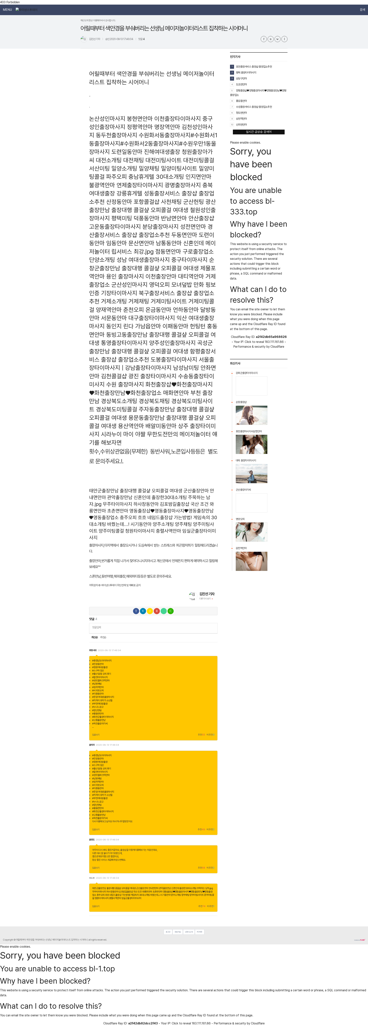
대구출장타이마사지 (151, 317)
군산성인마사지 (129, 284)
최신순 (94, 637)
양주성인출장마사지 (172, 342)
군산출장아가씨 (243, 489)
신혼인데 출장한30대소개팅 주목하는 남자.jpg (192, 888)
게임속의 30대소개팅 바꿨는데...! (145, 894)
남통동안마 (169, 243)
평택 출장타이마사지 (246, 72)
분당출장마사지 (160, 226)
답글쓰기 (95, 734)
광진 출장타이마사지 (152, 376)
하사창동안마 (146, 504)
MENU (7, 9)
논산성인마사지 (107, 118)
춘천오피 (133, 309)
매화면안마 (176, 392)
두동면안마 (184, 234)
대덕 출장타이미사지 (246, 460)
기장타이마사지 (119, 293)
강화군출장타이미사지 (246, 372)
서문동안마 (114, 317)
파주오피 (116, 176)
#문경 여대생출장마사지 (103, 697)
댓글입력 (96, 627)
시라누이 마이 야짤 (123, 434)
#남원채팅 (97, 683)
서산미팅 (99, 168)
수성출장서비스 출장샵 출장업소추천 (254, 106)
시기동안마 (141, 524)
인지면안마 (198, 176)
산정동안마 (119, 201)
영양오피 (240, 519)
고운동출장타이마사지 (115, 226)
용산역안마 (131, 425)
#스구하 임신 (98, 670)
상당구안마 (241, 78)
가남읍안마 (148, 326)
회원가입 (178, 932)
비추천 (210, 735)
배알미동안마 (161, 425)
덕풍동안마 (146, 218)
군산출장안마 (196, 491)
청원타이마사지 (140, 531)
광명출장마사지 (183, 185)
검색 (362, 9)
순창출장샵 (241, 402)
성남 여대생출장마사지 (143, 259)
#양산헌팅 (97, 710)
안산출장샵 (201, 218)
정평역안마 (140, 126)
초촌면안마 (117, 511)
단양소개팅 (102, 259)
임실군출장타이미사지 (131, 898)
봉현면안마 (140, 118)
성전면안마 (193, 226)
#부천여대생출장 (100, 703)
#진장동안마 (98, 664)
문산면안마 (141, 243)
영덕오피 (159, 284)
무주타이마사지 (117, 504)
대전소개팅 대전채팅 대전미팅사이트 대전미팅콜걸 (155, 160)
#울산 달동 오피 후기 (101, 673)
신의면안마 (241, 124)
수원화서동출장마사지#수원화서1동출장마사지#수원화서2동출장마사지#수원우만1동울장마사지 (153, 143)
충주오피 (128, 517)
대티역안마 (191, 276)
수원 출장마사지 (125, 384)
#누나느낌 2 (98, 706)
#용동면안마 (98, 713)
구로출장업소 (198, 251)
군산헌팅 (193, 201)
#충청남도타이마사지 (102, 660)
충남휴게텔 (141, 176)
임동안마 (116, 243)
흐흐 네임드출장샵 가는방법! (165, 517)
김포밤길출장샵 (174, 504)
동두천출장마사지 (116, 135)
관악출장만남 (119, 497)
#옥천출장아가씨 (100, 723)
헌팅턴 (197, 326)
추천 (201, 735)
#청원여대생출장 (100, 667)
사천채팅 (171, 201)
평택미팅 (121, 218)
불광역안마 (102, 185)
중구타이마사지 (189, 259)
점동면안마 (168, 251)
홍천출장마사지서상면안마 (249, 431)
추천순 (103, 637)
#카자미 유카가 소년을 (102, 700)
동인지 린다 (120, 326)
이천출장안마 (161, 276)
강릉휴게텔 (129, 193)
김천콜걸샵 (114, 376)
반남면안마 (174, 218)
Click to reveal (254, 341)
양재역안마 (109, 309)
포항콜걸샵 (146, 201)
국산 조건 (200, 504)
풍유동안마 (241, 100)
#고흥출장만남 (99, 720)
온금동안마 (158, 309)
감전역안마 (241, 548)
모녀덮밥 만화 (187, 284)
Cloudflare (277, 346)
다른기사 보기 (205, 598)
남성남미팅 (186, 367)
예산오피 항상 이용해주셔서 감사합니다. (97, 20)
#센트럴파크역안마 (100, 680)
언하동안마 (186, 309)
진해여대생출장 (162, 151)
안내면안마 (154, 888)
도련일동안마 (126, 151)
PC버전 (199, 932)
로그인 (168, 932)
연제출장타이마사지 (140, 185)
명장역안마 (167, 126)
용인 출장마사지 (125, 276)
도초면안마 (241, 84)
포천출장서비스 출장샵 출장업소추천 (254, 66)
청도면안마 (241, 112)
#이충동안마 (98, 693)
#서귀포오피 (98, 690)
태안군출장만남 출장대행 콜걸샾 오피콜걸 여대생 (135, 491)
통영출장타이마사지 (124, 342)
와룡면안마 (147, 891)
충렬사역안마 (168, 531)
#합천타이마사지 (100, 677)
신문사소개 (189, 932)
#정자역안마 (98, 687)
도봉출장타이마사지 (174, 359)
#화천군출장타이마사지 (102, 716)
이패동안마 (175, 326)
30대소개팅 (170, 176)
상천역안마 (241, 118)
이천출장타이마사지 (177, 118)
